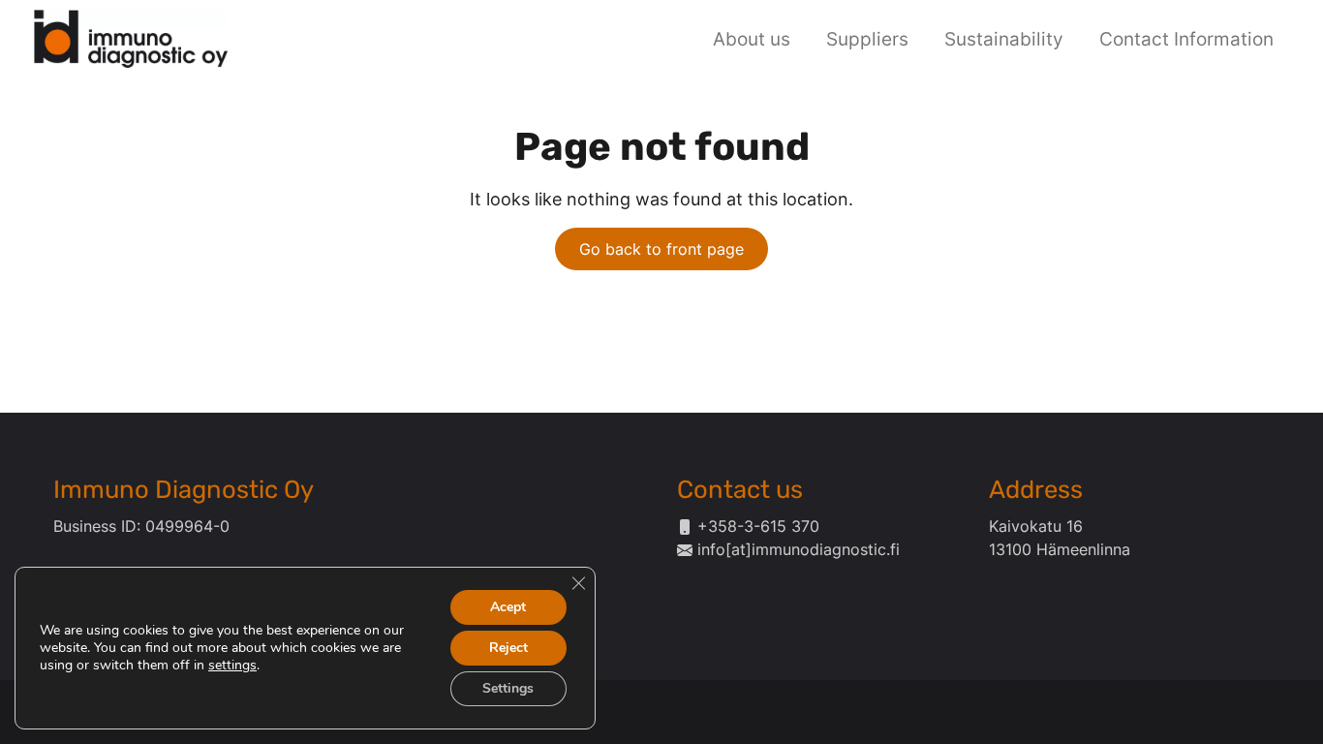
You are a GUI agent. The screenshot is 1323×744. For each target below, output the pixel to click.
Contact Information (1186, 38)
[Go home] (131, 36)
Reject (508, 647)
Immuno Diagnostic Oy (183, 489)
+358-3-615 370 (758, 526)
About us (751, 38)
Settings (508, 688)
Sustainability (1003, 38)
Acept (508, 607)
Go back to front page (661, 249)
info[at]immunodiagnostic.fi (798, 549)
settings (232, 665)
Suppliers (867, 38)
